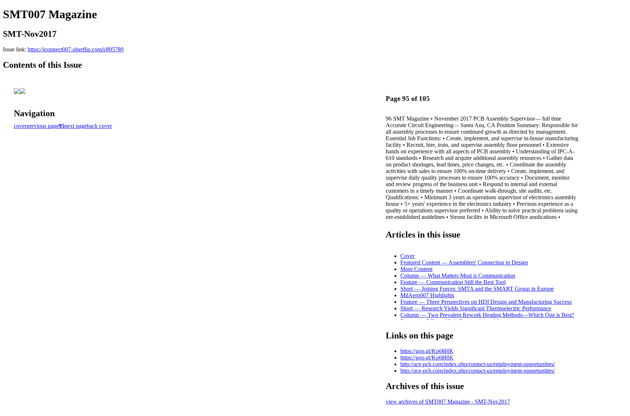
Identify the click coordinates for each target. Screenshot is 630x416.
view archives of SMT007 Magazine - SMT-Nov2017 (448, 402)
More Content (416, 269)
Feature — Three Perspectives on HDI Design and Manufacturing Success (486, 302)
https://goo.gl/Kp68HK (427, 351)
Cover (407, 256)
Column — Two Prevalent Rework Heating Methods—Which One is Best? (487, 315)
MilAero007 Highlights (427, 295)
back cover (99, 126)
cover (20, 126)
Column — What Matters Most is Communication (457, 275)
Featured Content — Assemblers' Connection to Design (464, 262)
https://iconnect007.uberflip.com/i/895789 (76, 49)
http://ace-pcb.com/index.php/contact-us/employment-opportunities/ (477, 364)
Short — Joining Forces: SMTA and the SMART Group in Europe (477, 289)
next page (76, 126)
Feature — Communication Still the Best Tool (453, 282)
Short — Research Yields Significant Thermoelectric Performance (475, 308)
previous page (43, 126)
